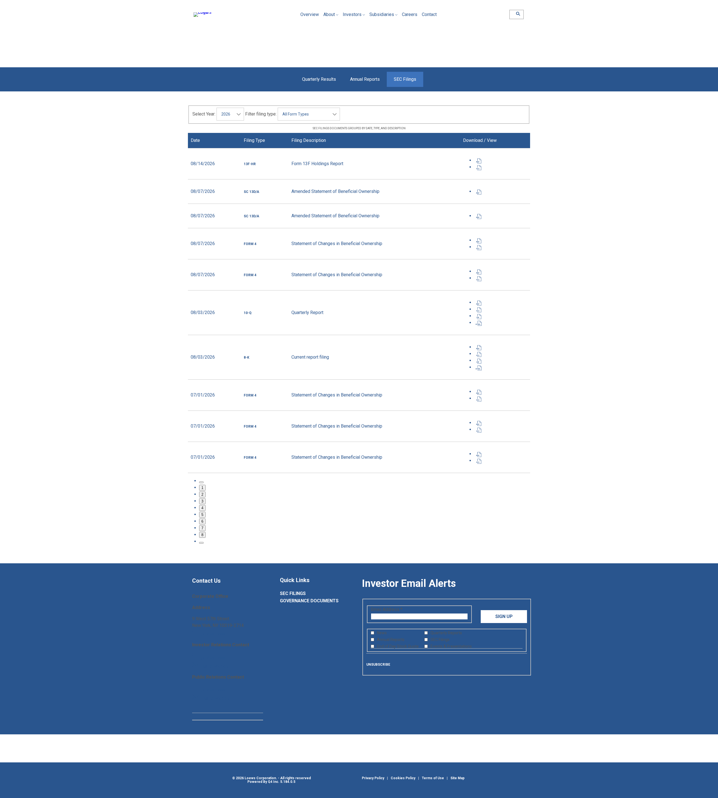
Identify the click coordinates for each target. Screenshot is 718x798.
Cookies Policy (403, 778)
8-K (246, 357)
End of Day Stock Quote (398, 646)
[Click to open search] (516, 14)
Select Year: (203, 114)
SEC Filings (302, 593)
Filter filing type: (261, 114)
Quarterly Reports (446, 633)
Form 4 (250, 244)
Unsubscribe (378, 664)
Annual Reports (390, 640)
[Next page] (201, 543)
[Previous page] (201, 482)
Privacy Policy (373, 778)
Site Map (457, 778)
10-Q (248, 313)
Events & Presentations (451, 646)
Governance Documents (315, 601)
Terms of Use (433, 778)
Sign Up (504, 616)
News (382, 633)
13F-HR (250, 164)
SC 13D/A (251, 192)
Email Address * (395, 609)
